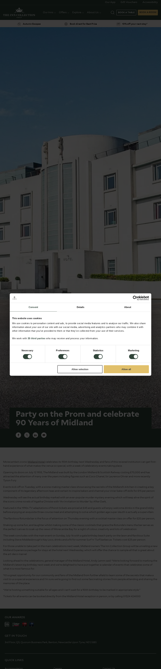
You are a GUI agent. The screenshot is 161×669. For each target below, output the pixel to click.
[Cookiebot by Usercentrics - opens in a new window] (135, 298)
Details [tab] (80, 307)
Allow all (126, 369)
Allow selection (80, 369)
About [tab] (127, 307)
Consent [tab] (33, 307)
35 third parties (36, 338)
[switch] (62, 356)
